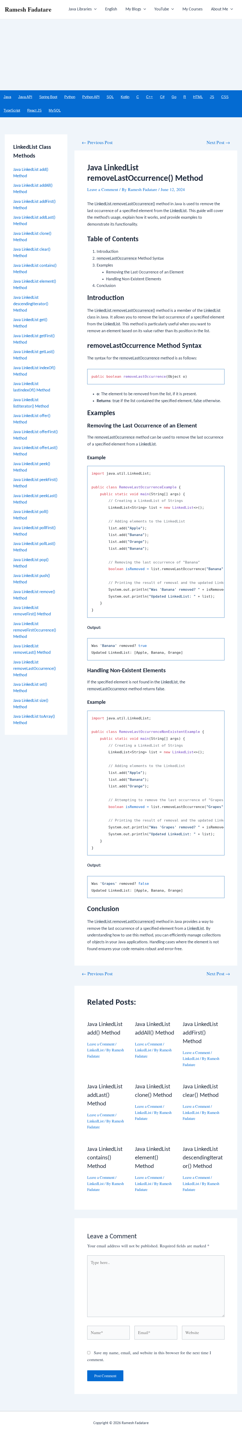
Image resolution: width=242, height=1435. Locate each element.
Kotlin (125, 97)
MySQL (55, 110)
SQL (110, 97)
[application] (94, 9)
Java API (25, 97)
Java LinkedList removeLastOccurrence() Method (34, 668)
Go (174, 97)
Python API (90, 97)
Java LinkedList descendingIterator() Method (30, 304)
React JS (34, 110)
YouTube (161, 9)
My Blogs (133, 9)
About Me (219, 9)
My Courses (192, 9)
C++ (149, 97)
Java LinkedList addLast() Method (104, 1095)
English (111, 9)
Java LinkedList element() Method (152, 1157)
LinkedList (95, 1049)
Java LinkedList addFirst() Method (200, 1033)
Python (69, 97)
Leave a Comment (102, 189)
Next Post (218, 142)
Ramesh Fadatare (28, 9)
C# (162, 97)
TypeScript (12, 110)
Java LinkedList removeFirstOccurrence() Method (34, 630)
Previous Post (97, 142)
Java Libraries (80, 9)
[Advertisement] (121, 55)
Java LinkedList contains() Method (104, 1157)
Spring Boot (48, 97)
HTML (198, 97)
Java (7, 97)
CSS (225, 97)
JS (212, 97)
